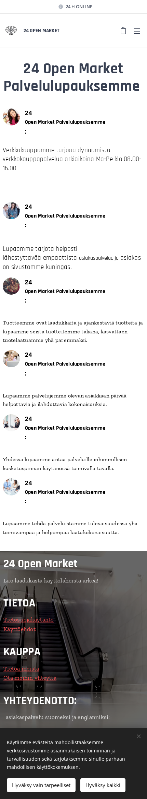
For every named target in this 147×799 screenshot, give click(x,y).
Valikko (137, 31)
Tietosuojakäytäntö (28, 619)
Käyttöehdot (19, 629)
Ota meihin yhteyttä (29, 677)
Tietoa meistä (21, 668)
